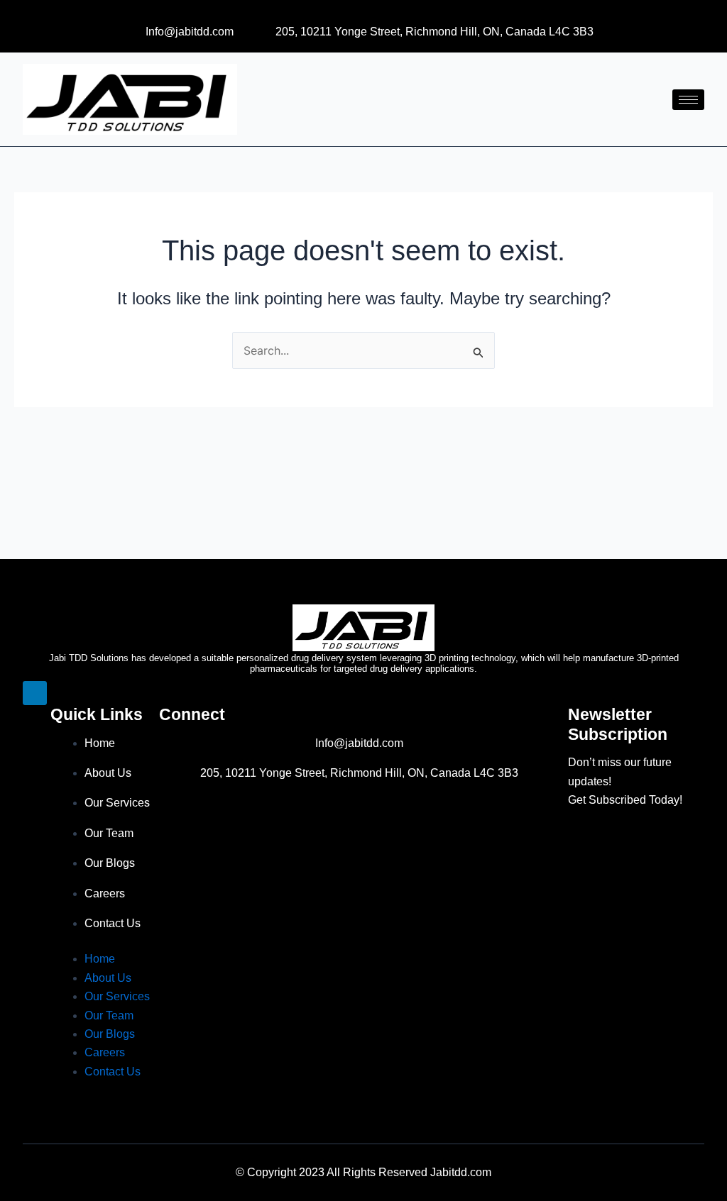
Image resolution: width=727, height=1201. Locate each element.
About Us (107, 773)
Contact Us (112, 923)
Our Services (117, 803)
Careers (104, 893)
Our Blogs (109, 863)
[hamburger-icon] (688, 99)
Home (99, 743)
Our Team (108, 833)
